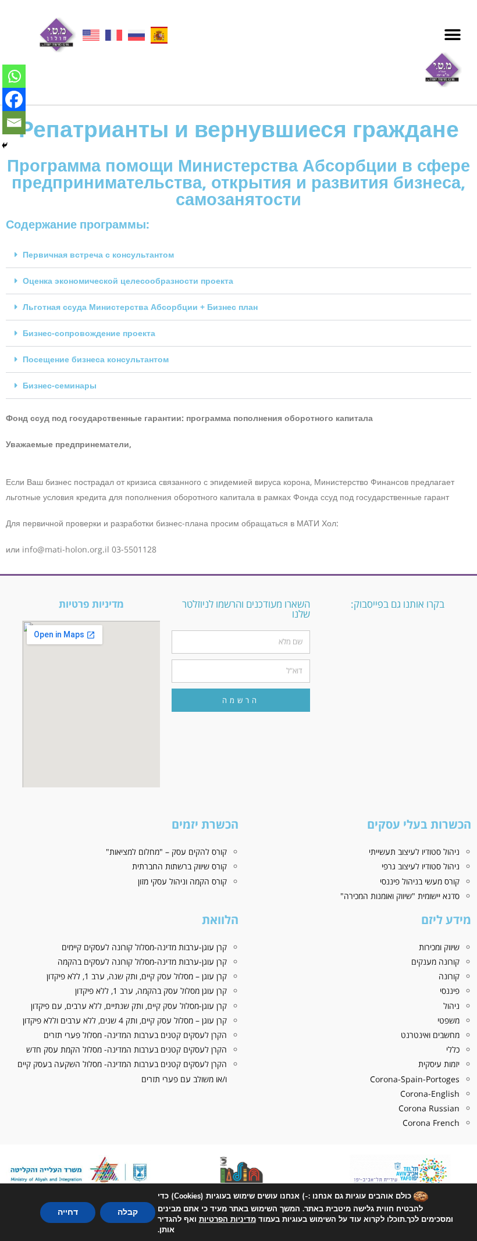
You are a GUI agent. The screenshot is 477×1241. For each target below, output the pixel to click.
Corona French (431, 1122)
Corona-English (430, 1093)
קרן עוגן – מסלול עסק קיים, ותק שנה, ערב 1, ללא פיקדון (137, 976)
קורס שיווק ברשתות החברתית (179, 866)
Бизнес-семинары (60, 385)
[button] (452, 35)
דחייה (68, 1212)
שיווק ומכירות (439, 947)
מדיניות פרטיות (91, 604)
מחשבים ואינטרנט (430, 1034)
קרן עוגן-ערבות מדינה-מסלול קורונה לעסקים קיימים (144, 947)
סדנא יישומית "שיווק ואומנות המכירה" (400, 895)
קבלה (128, 1212)
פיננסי (450, 990)
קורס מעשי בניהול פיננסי (420, 881)
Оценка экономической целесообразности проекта (128, 280)
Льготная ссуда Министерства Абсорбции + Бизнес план (140, 306)
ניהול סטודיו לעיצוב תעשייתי (414, 851)
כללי (453, 1049)
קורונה (449, 976)
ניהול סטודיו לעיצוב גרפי (421, 866)
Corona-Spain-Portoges (415, 1079)
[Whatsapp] (14, 76)
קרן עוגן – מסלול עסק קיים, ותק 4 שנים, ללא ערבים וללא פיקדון (125, 1020)
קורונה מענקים (435, 961)
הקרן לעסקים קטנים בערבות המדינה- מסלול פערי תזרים (135, 1034)
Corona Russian (429, 1108)
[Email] (14, 122)
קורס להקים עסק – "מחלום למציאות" (166, 851)
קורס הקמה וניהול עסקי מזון (182, 881)
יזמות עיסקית (439, 1063)
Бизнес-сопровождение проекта (89, 332)
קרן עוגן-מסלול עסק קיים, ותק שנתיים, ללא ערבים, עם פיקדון (129, 1005)
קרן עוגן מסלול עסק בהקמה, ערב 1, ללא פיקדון (151, 990)
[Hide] (4, 145)
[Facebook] (14, 99)
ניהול (451, 1005)
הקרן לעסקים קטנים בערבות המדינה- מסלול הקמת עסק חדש (126, 1049)
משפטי (448, 1020)
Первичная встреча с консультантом (98, 254)
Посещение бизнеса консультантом (96, 359)
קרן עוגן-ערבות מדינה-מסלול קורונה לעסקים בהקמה (142, 961)
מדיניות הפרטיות (227, 1219)
